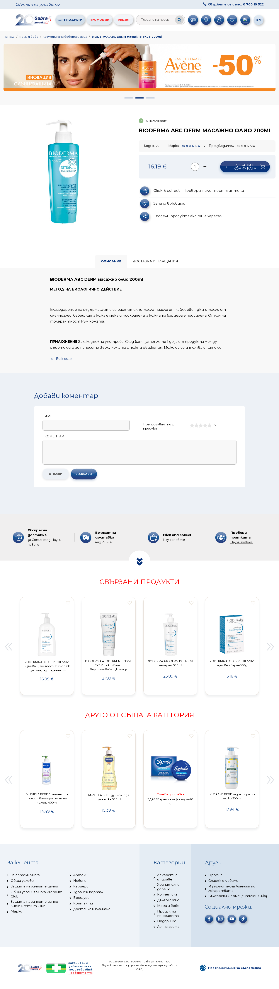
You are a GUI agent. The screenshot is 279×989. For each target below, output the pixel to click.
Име (47, 416)
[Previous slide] (8, 647)
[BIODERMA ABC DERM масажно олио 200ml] (63, 169)
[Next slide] (271, 647)
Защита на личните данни (34, 886)
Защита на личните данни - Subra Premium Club (35, 903)
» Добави (84, 474)
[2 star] (196, 425)
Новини (79, 881)
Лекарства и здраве (167, 877)
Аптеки (80, 875)
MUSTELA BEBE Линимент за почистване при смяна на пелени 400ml (47, 798)
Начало (9, 36)
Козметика (167, 894)
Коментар (53, 436)
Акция (123, 19)
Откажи (56, 474)
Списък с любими (223, 881)
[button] (128, 98)
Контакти (83, 903)
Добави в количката (244, 166)
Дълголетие (168, 900)
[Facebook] (209, 918)
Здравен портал (88, 892)
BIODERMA (190, 146)
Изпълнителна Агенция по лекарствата (231, 888)
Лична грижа (168, 926)
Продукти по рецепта (168, 913)
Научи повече (174, 540)
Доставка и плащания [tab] (155, 261)
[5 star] (209, 425)
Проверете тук (80, 972)
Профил (215, 875)
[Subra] (33, 19)
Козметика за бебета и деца (65, 36)
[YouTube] (231, 918)
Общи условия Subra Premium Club (36, 894)
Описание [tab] (111, 261)
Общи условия (23, 881)
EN (258, 19)
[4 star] (205, 425)
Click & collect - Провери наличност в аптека (198, 191)
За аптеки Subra (25, 875)
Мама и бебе (28, 36)
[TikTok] (243, 918)
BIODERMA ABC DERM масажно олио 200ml (127, 36)
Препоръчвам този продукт (159, 426)
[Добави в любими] (68, 602)
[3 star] (201, 425)
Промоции (99, 19)
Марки (16, 911)
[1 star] (192, 425)
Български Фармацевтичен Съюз (237, 896)
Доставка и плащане (92, 909)
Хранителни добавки (168, 886)
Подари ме (166, 921)
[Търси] (179, 19)
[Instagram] (220, 918)
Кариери (80, 886)
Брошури (81, 898)
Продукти (73, 19)
